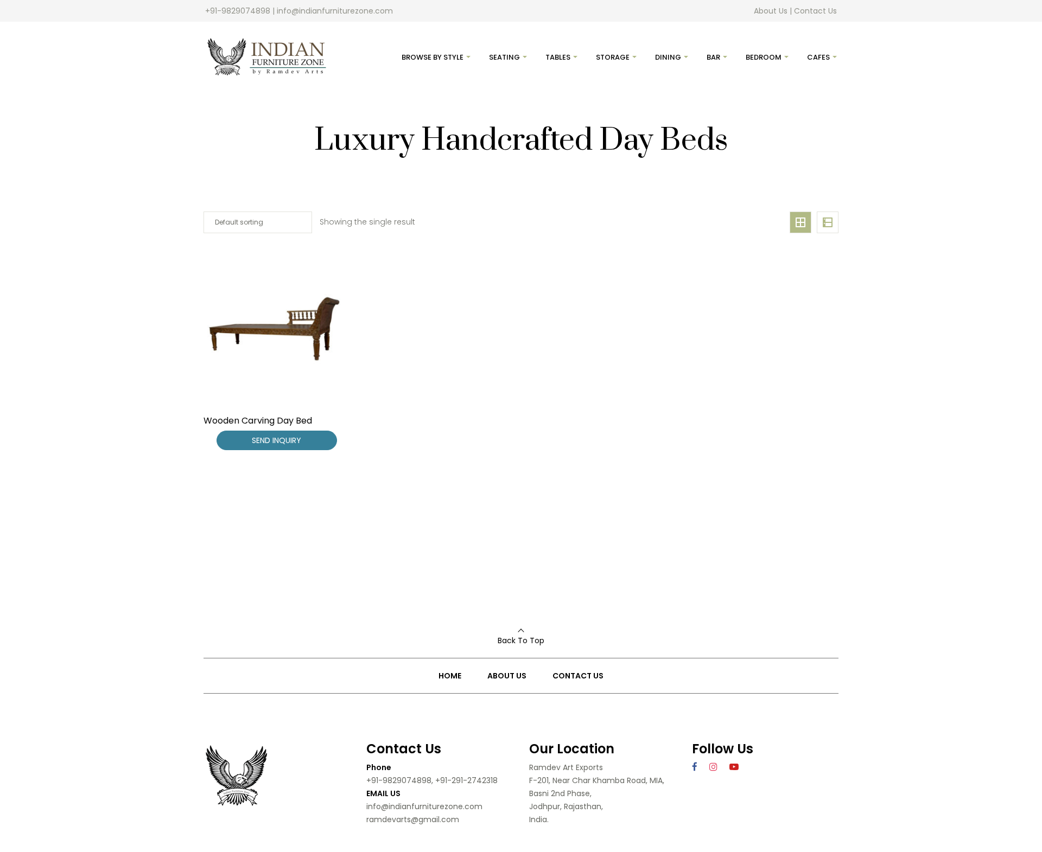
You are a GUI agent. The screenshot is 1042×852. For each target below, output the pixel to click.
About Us (770, 10)
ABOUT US (506, 675)
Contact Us (815, 10)
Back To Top (521, 640)
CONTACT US (577, 675)
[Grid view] (800, 222)
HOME (450, 675)
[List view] (827, 222)
